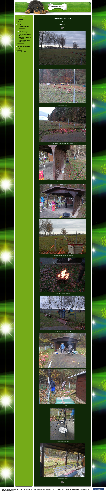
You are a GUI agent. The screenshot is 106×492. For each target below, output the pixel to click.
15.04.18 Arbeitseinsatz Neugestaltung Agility (23, 32)
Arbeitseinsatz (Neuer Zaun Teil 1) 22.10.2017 (24, 41)
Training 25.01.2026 (22, 51)
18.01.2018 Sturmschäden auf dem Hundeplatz (25, 35)
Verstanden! (98, 489)
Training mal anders (22, 28)
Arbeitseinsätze (20, 29)
